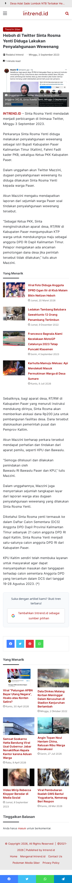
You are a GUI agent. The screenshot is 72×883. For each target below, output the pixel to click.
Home (13, 856)
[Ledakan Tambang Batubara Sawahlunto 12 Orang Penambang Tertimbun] (14, 313)
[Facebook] (11, 644)
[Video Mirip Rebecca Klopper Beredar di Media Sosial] (18, 777)
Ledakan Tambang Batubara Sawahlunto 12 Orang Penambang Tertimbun (47, 314)
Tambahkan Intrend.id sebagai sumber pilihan (39, 615)
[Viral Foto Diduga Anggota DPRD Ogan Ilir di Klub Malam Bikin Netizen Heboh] (14, 289)
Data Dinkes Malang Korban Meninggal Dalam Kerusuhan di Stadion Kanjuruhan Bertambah (51, 699)
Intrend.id (49, 850)
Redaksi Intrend (14, 54)
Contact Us (55, 856)
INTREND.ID (12, 113)
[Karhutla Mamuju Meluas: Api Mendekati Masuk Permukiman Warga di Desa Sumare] (14, 367)
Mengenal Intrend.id (32, 856)
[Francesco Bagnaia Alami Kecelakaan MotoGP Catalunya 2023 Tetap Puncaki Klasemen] (14, 338)
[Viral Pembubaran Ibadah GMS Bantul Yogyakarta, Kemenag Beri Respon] (53, 777)
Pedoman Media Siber (26, 862)
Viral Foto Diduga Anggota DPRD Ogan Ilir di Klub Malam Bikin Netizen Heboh (48, 290)
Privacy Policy (51, 862)
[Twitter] (20, 644)
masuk (22, 828)
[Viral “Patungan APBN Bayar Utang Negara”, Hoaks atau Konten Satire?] (18, 678)
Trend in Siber (12, 29)
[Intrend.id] (36, 13)
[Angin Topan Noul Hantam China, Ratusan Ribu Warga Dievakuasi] (53, 725)
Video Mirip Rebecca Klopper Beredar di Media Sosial (17, 793)
